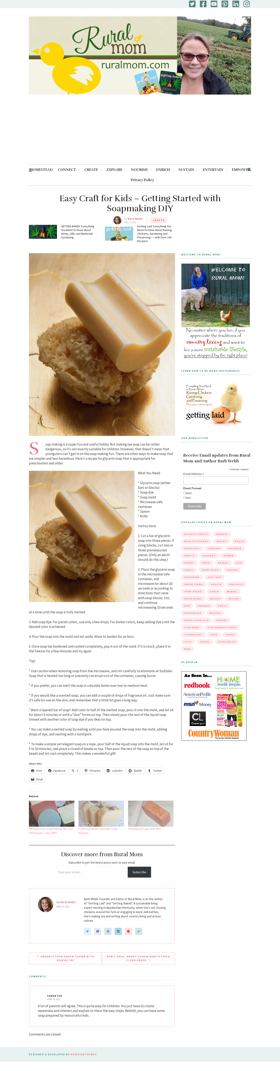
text (188, 497)
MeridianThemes (84, 1054)
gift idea (214, 577)
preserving (192, 613)
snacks (222, 620)
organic (204, 606)
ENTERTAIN (213, 170)
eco (239, 562)
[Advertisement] (140, 133)
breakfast (192, 548)
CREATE (91, 170)
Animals (222, 534)
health (216, 584)
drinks (223, 562)
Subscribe (139, 872)
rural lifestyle (196, 620)
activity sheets (196, 534)
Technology (193, 634)
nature (234, 598)
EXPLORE (114, 170)
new (187, 606)
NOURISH (139, 170)
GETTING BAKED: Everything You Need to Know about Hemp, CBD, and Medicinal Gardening (77, 231)
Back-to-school (196, 541)
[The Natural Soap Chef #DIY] (151, 814)
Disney (189, 562)
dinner (229, 555)
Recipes (215, 613)
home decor (193, 591)
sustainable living (222, 627)
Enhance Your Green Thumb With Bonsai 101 (67, 958)
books (239, 541)
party (222, 606)
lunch (214, 591)
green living (193, 584)
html (188, 493)
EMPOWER (241, 170)
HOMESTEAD (41, 170)
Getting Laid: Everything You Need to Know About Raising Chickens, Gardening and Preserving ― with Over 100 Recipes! (154, 233)
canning (214, 548)
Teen (214, 634)
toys (188, 641)
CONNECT (67, 170)
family (189, 570)
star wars (192, 627)
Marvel (232, 591)
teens (230, 634)
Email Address (193, 474)
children (234, 548)
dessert (209, 555)
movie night (193, 598)
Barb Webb (135, 219)
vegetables (227, 641)
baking (221, 541)
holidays (236, 584)
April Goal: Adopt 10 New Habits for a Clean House (138, 958)
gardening (192, 577)
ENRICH (163, 170)
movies (215, 598)
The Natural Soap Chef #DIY (144, 829)
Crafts (159, 220)
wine (187, 649)
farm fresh (210, 570)
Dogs (206, 562)
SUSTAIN (186, 170)
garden (232, 570)
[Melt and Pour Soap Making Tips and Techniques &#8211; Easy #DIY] (51, 814)
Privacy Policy (142, 180)
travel (205, 641)
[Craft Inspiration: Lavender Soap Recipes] (101, 814)
